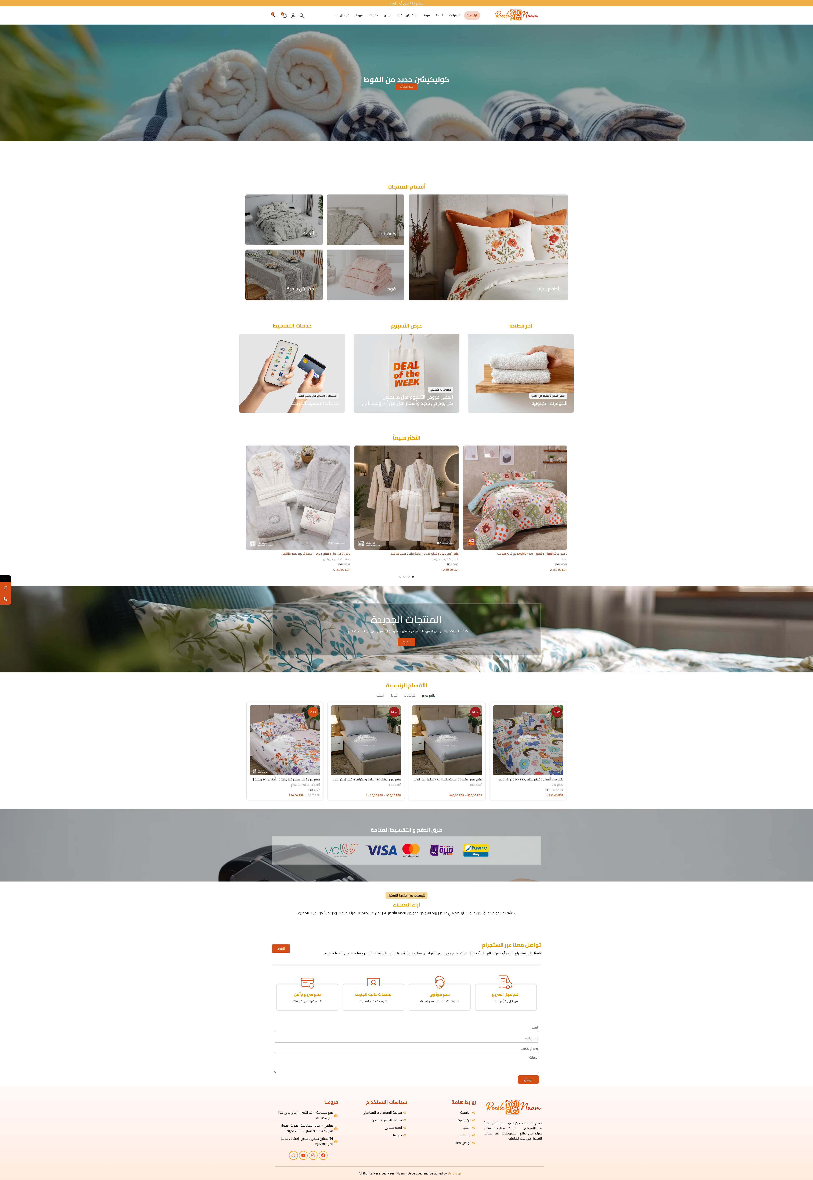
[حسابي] (293, 15)
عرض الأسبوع (299, 785)
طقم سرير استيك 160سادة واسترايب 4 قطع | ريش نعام (448, 779)
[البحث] (301, 15)
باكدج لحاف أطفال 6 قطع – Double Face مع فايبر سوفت (532, 553)
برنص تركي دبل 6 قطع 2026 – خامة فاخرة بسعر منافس (424, 553)
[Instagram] (313, 1155)
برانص (434, 559)
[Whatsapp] (293, 1155)
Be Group (454, 1173)
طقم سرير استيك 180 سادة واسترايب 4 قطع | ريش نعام (367, 779)
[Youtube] (303, 1155)
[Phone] (5, 599)
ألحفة (564, 559)
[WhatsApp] (5, 587)
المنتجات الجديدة (449, 559)
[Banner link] (365, 219)
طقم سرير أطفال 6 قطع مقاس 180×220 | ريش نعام (531, 779)
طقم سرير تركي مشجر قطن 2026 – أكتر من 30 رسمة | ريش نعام (286, 781)
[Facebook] (323, 1155)
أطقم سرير (557, 785)
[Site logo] (516, 15)
